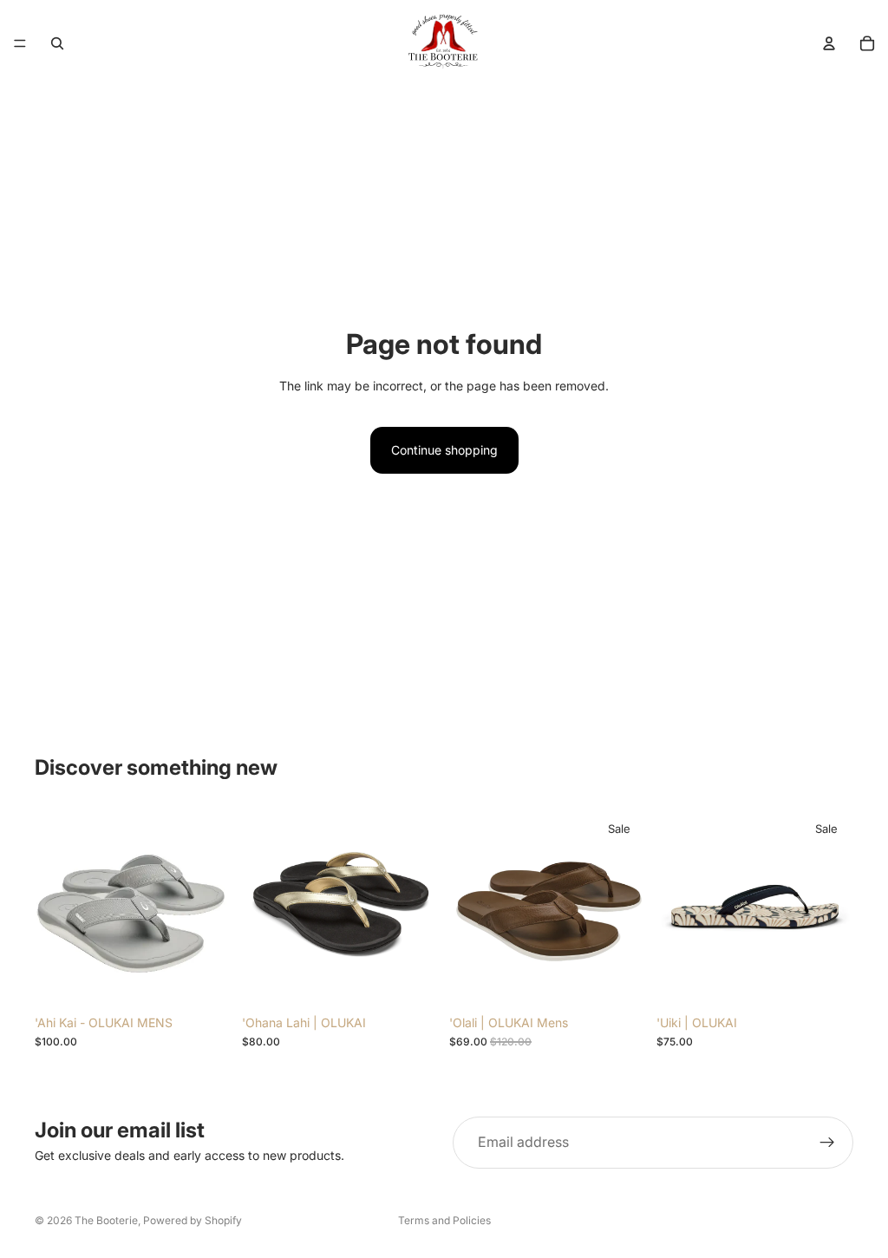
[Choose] (204, 979)
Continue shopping (444, 449)
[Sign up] (827, 1142)
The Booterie (106, 1220)
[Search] (57, 43)
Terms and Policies (444, 1220)
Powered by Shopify (192, 1220)
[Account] (829, 43)
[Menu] (20, 43)
